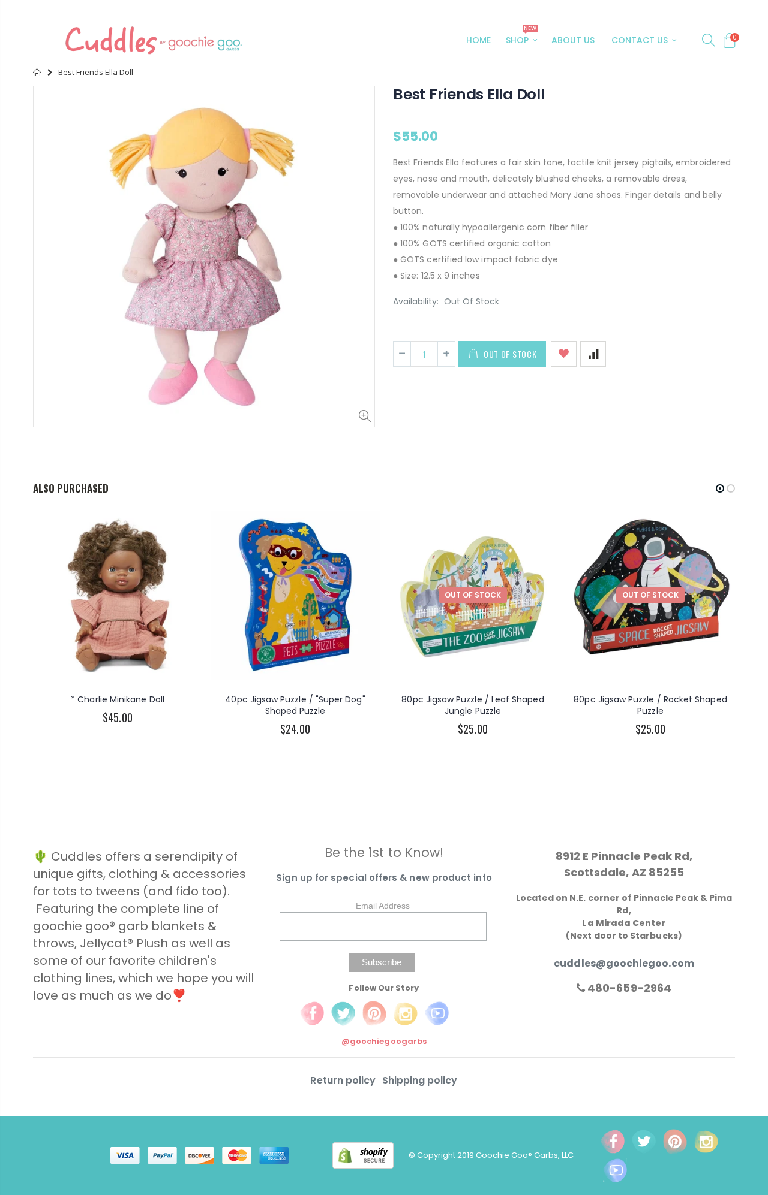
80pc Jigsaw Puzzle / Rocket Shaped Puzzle (650, 705)
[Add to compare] (593, 354)
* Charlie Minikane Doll (117, 699)
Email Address (383, 905)
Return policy (344, 1080)
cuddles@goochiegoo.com (624, 963)
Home (37, 72)
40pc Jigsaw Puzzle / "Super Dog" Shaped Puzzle (295, 705)
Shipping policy (420, 1080)
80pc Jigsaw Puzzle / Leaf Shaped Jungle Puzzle (472, 705)
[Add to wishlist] (564, 354)
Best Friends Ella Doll (469, 94)
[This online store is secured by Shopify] (370, 1155)
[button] (720, 488)
